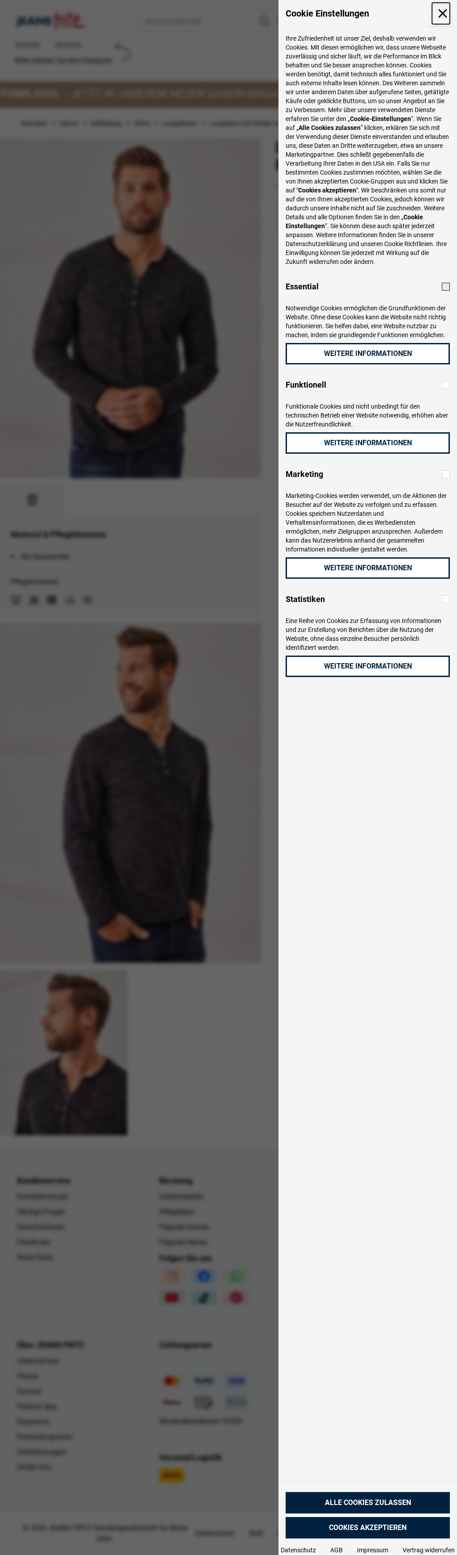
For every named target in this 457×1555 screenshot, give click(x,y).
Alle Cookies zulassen (368, 1502)
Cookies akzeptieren (368, 1527)
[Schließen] (441, 13)
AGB (336, 1550)
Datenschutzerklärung (316, 243)
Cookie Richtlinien (408, 243)
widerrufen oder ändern (341, 261)
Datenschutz (298, 1550)
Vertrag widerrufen (429, 1550)
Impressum (372, 1550)
